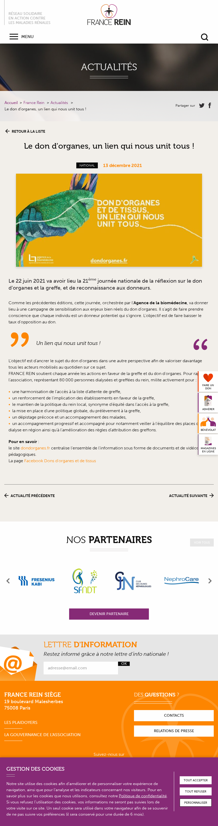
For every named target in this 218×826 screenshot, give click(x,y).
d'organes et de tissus (75, 460)
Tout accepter (196, 780)
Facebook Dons (39, 460)
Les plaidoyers (20, 722)
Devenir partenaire (109, 614)
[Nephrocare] (182, 581)
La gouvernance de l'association (42, 734)
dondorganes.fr (35, 447)
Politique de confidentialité (143, 796)
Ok (124, 664)
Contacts (174, 715)
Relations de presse (174, 731)
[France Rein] (109, 14)
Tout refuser (195, 791)
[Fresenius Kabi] (36, 581)
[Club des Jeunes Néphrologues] (133, 581)
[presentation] (8, 581)
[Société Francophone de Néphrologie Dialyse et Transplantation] (85, 581)
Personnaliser (195, 802)
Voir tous (202, 542)
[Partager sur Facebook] (210, 106)
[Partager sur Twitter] (202, 106)
